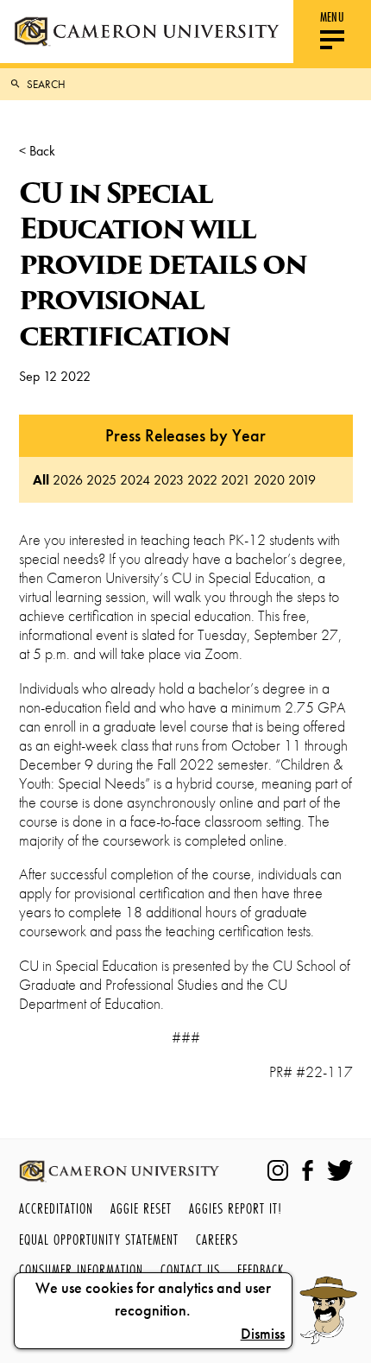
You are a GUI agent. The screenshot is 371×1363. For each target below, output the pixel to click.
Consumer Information (81, 1269)
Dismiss (263, 1333)
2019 (302, 480)
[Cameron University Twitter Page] (340, 1170)
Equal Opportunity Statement (99, 1239)
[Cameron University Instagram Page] (277, 1170)
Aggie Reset (141, 1208)
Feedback (260, 1269)
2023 (169, 480)
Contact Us (190, 1269)
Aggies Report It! (235, 1208)
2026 (68, 480)
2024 (135, 480)
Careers (217, 1239)
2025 (101, 480)
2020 (269, 480)
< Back (37, 151)
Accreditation (56, 1208)
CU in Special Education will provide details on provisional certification (162, 264)
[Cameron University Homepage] (147, 31)
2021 (235, 480)
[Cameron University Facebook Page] (307, 1170)
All (41, 480)
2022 (202, 480)
